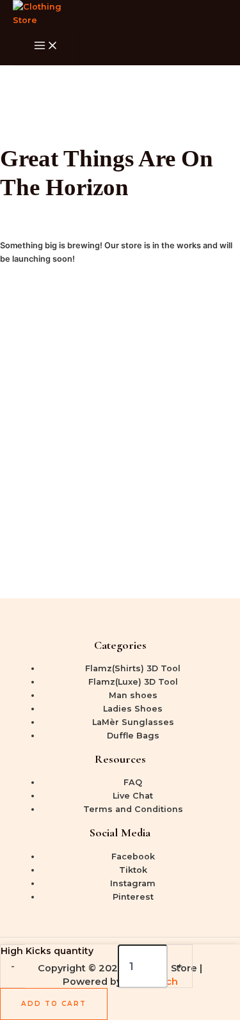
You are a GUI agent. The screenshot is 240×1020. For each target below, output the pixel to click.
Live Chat (133, 796)
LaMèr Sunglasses (133, 722)
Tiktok (133, 870)
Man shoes (133, 695)
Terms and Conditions (133, 809)
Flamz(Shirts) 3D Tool (132, 668)
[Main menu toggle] (46, 46)
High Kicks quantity (47, 951)
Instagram (133, 883)
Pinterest (133, 897)
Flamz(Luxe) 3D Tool (133, 682)
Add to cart (53, 1004)
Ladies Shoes (133, 708)
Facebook (133, 856)
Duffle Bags (133, 735)
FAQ (133, 782)
